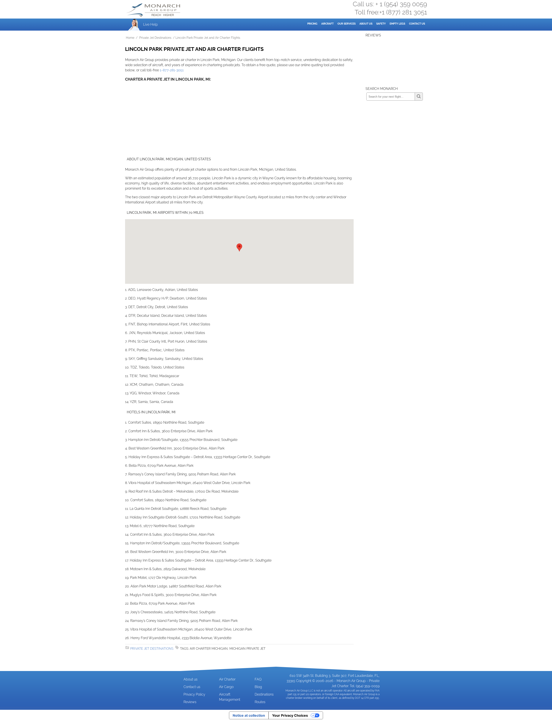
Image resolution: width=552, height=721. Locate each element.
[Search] (419, 96)
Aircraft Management (229, 697)
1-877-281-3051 (172, 70)
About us (190, 679)
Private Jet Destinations (155, 37)
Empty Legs (397, 23)
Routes (260, 702)
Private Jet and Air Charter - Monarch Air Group (153, 10)
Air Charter (227, 679)
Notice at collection (249, 715)
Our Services (346, 23)
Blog (258, 687)
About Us (365, 23)
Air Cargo (226, 687)
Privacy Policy (194, 694)
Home (130, 37)
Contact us (191, 687)
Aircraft (327, 23)
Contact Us (417, 23)
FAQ (258, 679)
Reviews (189, 702)
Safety (381, 23)
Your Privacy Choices (290, 715)
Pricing (312, 23)
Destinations (264, 694)
